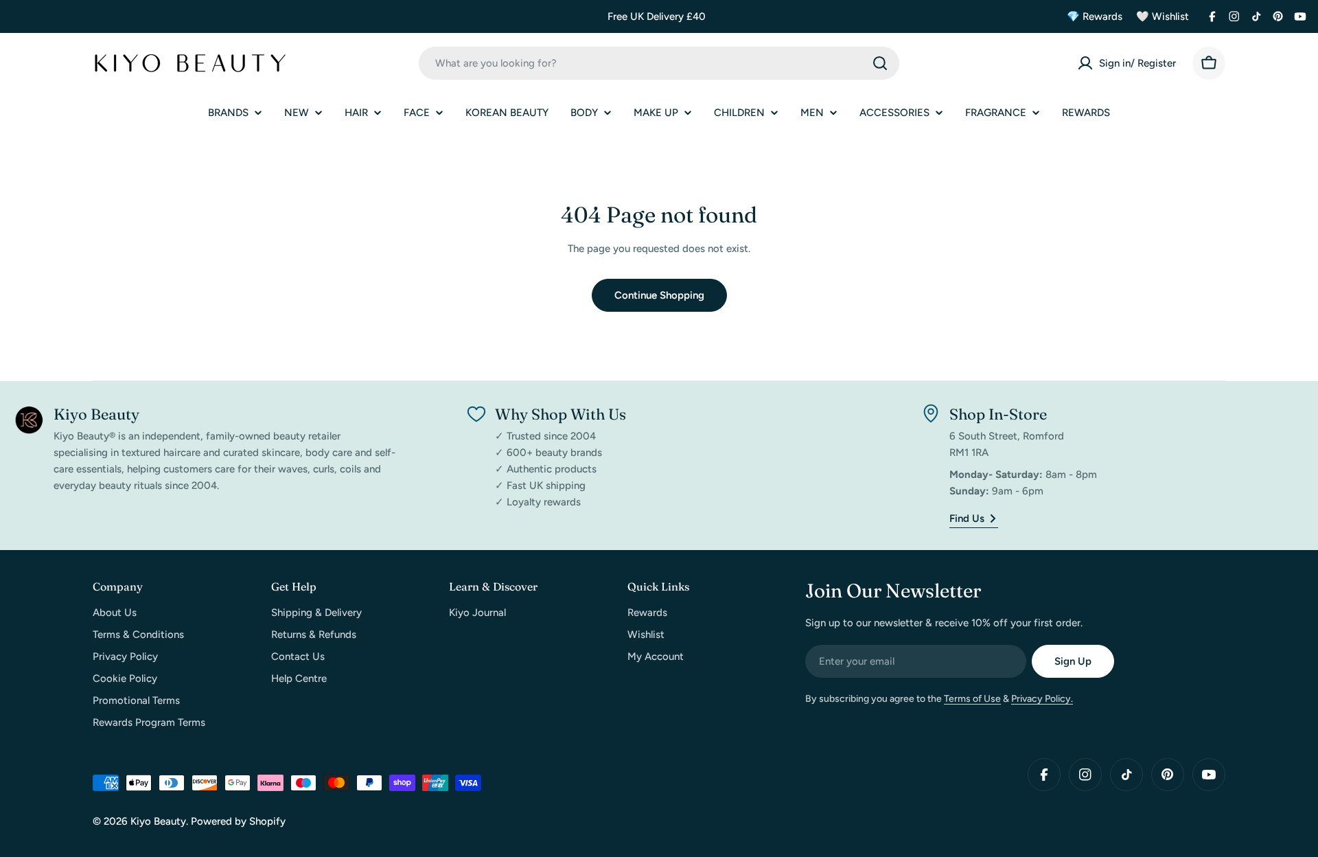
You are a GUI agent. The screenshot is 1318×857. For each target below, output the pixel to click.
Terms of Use (972, 699)
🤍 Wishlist (1162, 16)
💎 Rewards (1094, 16)
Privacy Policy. (1042, 699)
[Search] (880, 63)
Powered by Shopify (238, 821)
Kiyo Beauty (158, 821)
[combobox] (659, 63)
